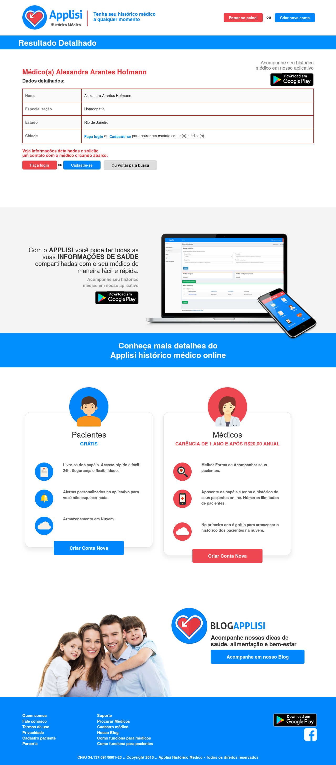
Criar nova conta (295, 17)
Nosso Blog (108, 732)
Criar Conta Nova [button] (89, 548)
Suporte (104, 715)
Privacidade (33, 732)
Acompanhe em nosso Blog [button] (258, 656)
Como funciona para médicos (124, 738)
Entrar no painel (243, 17)
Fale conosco (34, 721)
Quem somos (34, 715)
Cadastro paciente (39, 738)
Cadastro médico (112, 727)
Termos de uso (35, 727)
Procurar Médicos (113, 721)
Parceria (30, 743)
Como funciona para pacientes (125, 743)
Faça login (93, 136)
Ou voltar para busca (130, 165)
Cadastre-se (120, 136)
